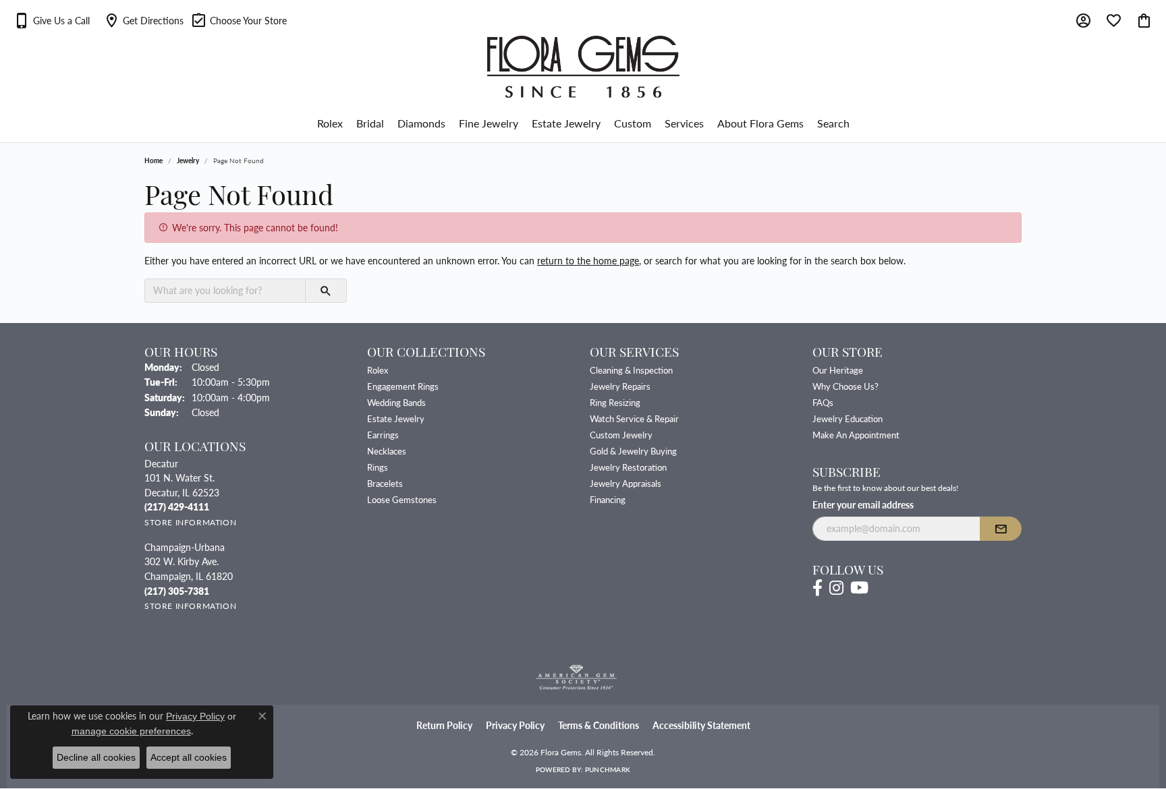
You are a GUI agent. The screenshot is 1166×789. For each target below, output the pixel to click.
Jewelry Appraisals (625, 483)
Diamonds (421, 123)
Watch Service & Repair (634, 418)
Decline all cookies (96, 757)
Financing (608, 499)
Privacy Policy (515, 725)
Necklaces (386, 451)
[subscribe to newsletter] (1001, 529)
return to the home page (588, 260)
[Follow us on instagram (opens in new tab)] (836, 588)
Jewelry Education (847, 418)
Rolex (330, 123)
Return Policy (444, 725)
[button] (51, 20)
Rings (377, 467)
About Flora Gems (760, 123)
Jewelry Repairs (620, 386)
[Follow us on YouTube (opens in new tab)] (859, 588)
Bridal (370, 123)
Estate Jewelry (566, 123)
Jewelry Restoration (628, 467)
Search (833, 123)
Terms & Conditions (598, 725)
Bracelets (385, 483)
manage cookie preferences (131, 731)
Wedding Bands (396, 402)
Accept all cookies (188, 757)
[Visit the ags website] (576, 678)
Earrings (383, 434)
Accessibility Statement (701, 725)
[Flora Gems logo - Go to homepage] (583, 67)
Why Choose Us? (845, 386)
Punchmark (607, 769)
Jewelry (188, 160)
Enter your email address (863, 504)
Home (153, 160)
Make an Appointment (855, 434)
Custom (632, 123)
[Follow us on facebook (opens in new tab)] (817, 588)
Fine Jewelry (488, 123)
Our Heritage (837, 370)
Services (684, 123)
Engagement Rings (403, 386)
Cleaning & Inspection (631, 370)
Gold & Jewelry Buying (633, 451)
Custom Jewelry (621, 434)
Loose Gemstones (402, 499)
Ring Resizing (615, 402)
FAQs (822, 402)
